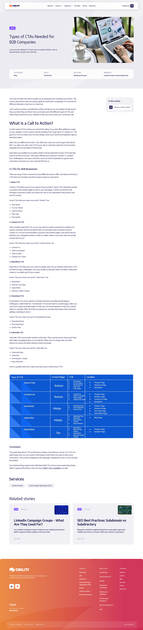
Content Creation (17, 486)
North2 (131, 624)
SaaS (101, 609)
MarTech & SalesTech (106, 605)
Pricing (85, 6)
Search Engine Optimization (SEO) (40, 486)
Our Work (77, 6)
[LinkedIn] (11, 586)
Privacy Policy (28, 624)
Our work (122, 582)
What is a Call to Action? (122, 107)
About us (50, 6)
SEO (80, 576)
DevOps (102, 581)
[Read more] (39, 523)
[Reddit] (17, 586)
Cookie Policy (39, 624)
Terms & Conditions (15, 624)
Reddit (81, 588)
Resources (92, 6)
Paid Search (82, 572)
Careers (122, 576)
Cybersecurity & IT (105, 576)
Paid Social (82, 579)
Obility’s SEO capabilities (52, 468)
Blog (121, 579)
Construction (104, 572)
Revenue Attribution (85, 594)
